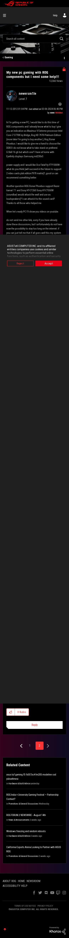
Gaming (9, 57)
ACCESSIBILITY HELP (15, 886)
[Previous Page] (21, 746)
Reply (34, 725)
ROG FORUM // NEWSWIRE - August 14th (26, 815)
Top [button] (5, 929)
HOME (21, 881)
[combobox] (34, 38)
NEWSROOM (33, 881)
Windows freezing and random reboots (26, 831)
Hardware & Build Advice (19, 783)
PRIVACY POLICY (45, 906)
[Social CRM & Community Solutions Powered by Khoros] (57, 930)
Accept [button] (49, 263)
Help (55, 15)
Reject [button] (20, 263)
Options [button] (64, 57)
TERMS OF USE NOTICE (25, 906)
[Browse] (6, 15)
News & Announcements (18, 820)
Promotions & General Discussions (23, 804)
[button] (11, 712)
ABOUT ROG (9, 881)
